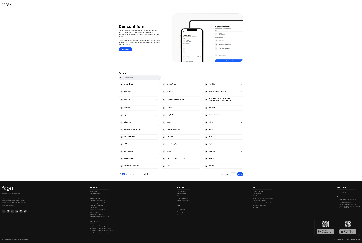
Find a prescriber (95, 221)
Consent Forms (181, 191)
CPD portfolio (93, 207)
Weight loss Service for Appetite (99, 226)
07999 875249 (343, 196)
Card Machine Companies (97, 200)
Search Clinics (94, 191)
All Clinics (92, 223)
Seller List (179, 214)
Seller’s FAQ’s (256, 196)
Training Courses (95, 198)
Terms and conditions (353, 239)
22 (144, 174)
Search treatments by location (98, 196)
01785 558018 (343, 192)
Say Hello (255, 207)
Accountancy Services (96, 219)
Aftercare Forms (181, 193)
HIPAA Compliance (182, 198)
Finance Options (94, 212)
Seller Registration (182, 212)
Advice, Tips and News (183, 200)
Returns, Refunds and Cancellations (263, 198)
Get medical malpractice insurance (100, 216)
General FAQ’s (257, 193)
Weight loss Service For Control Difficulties (102, 230)
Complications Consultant (97, 209)
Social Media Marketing (96, 205)
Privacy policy (338, 239)
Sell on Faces (181, 209)
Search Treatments (95, 193)
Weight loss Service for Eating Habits (100, 228)
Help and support (258, 191)
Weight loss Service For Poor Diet (99, 233)
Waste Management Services (98, 203)
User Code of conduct (259, 205)
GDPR (178, 196)
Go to (240, 174)
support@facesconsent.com (347, 199)
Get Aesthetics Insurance (97, 214)
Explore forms (125, 49)
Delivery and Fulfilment (259, 200)
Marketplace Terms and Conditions (263, 203)
